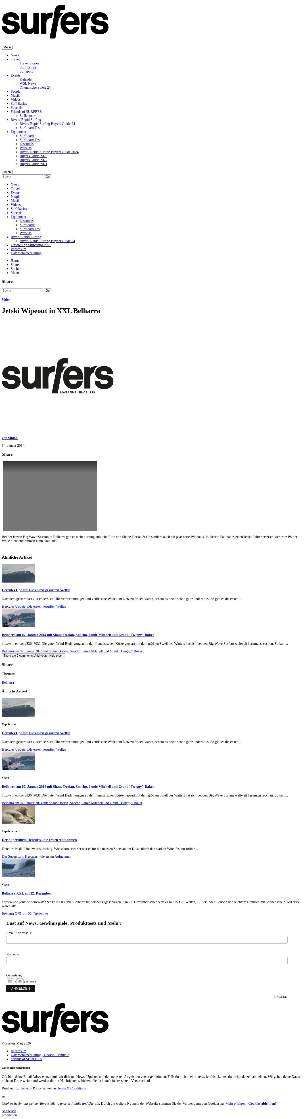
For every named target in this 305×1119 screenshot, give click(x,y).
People (15, 91)
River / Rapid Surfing (26, 120)
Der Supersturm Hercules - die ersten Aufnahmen (39, 840)
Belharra (8, 682)
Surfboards (27, 136)
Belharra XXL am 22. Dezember (26, 893)
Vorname (12, 954)
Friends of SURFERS (26, 111)
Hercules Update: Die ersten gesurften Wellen (36, 590)
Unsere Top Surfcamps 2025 (31, 245)
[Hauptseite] (55, 36)
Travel (15, 59)
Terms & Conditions (71, 1088)
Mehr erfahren (236, 1103)
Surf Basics (19, 103)
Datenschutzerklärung (26, 253)
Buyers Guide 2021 (33, 164)
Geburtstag (14, 975)
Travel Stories (29, 63)
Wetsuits (25, 148)
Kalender (26, 79)
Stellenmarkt (28, 115)
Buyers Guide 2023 (33, 156)
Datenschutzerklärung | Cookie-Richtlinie (40, 1055)
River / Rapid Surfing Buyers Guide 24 (47, 124)
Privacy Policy (31, 1088)
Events (15, 75)
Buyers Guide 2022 (33, 160)
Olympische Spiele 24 (35, 87)
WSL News (28, 83)
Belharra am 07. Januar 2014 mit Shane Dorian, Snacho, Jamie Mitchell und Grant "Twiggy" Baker (78, 635)
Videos (16, 99)
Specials (16, 107)
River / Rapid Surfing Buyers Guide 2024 (49, 152)
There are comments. (33, 655)
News (15, 55)
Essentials (26, 144)
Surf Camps (28, 67)
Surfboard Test (30, 128)
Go (48, 176)
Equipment (18, 132)
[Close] (3, 1097)
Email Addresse (19, 933)
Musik (15, 95)
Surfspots (26, 71)
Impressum (18, 249)
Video (6, 299)
